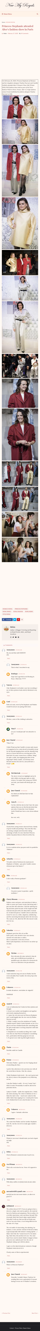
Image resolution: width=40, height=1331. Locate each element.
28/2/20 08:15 (20, 953)
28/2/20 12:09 (29, 1191)
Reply (8, 658)
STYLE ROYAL (6, 614)
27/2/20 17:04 (22, 673)
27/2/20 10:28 (19, 650)
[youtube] (16, 637)
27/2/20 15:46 (20, 728)
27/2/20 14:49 (19, 740)
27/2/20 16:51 (17, 930)
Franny (9, 1060)
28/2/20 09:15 (19, 1179)
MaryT (13, 729)
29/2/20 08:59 (19, 1261)
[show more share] (22, 619)
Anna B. (14, 802)
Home (3, 22)
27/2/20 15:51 (23, 664)
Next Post (34, 1313)
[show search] (37, 14)
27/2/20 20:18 (15, 1060)
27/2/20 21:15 (20, 802)
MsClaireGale (15, 773)
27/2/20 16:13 (17, 859)
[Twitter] (14, 619)
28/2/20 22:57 (18, 1206)
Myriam (13, 953)
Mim (8, 875)
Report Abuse (27, 1328)
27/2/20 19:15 (16, 1004)
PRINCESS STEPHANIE (21, 609)
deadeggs (14, 674)
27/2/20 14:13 (19, 716)
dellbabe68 (10, 1206)
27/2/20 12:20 (14, 701)
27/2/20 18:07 (24, 773)
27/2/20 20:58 (24, 790)
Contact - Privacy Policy (16, 1328)
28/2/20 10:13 (22, 1109)
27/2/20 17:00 (19, 970)
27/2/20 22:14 (15, 1152)
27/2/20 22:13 (19, 1135)
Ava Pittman (11, 1164)
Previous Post (6, 1313)
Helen (12, 627)
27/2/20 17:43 (17, 987)
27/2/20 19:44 (15, 1047)
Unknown (10, 987)
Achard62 (10, 859)
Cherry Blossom (12, 899)
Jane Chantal (11, 740)
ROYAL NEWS (29, 611)
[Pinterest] (18, 619)
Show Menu (8, 14)
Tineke (9, 1047)
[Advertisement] (20, 57)
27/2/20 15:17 (19, 823)
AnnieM (9, 1004)
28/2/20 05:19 (19, 1164)
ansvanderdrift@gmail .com (16, 1191)
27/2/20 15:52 (19, 844)
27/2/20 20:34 (19, 1118)
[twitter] (13, 637)
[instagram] (10, 637)
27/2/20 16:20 (14, 875)
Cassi (8, 702)
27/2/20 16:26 (21, 899)
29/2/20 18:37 (24, 1274)
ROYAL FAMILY (7, 611)
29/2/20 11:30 (23, 888)
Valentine (10, 930)
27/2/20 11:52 (16, 685)
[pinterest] (18, 637)
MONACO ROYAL (10, 22)
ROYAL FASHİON (18, 611)
